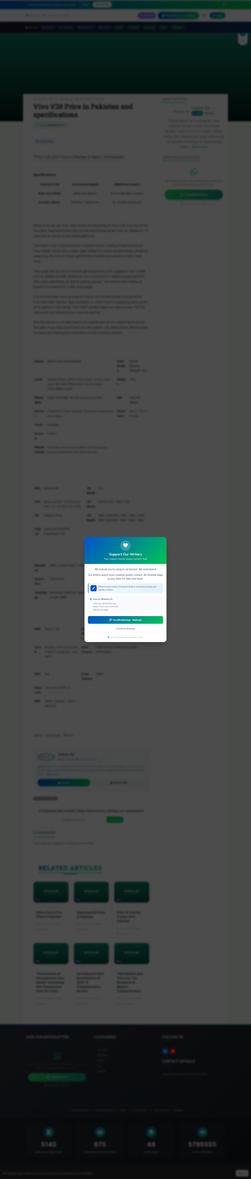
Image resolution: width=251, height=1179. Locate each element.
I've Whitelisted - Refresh (127, 619)
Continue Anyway (125, 628)
